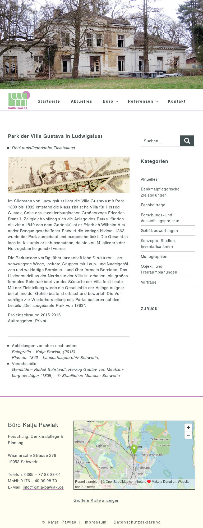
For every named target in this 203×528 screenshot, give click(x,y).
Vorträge (149, 282)
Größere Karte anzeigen (96, 500)
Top (190, 515)
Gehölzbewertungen (159, 230)
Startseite (49, 101)
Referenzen (141, 101)
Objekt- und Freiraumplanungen (159, 269)
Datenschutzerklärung (137, 522)
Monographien (154, 256)
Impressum (95, 522)
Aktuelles (82, 101)
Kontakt (177, 101)
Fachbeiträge (153, 204)
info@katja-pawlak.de (43, 487)
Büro (108, 101)
